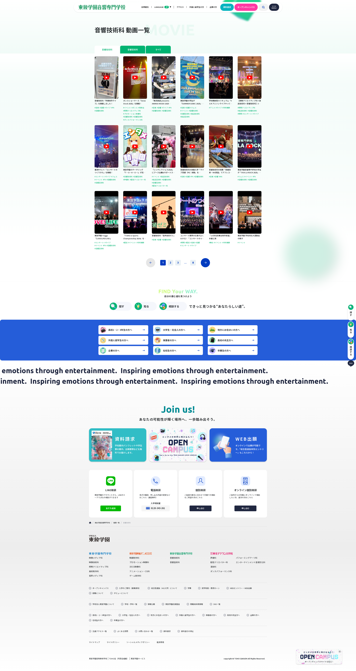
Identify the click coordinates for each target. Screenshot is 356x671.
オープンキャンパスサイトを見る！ (319, 661)
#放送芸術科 (185, 117)
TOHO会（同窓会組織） (119, 658)
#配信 (125, 242)
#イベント (127, 108)
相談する (174, 306)
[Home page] (90, 523)
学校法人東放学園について (103, 604)
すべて (158, 49)
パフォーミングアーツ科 (246, 557)
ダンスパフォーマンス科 (221, 571)
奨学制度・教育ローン (211, 588)
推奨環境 (160, 642)
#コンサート (247, 114)
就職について (97, 593)
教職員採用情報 (196, 604)
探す (121, 306)
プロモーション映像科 (139, 562)
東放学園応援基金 (172, 604)
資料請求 (227, 7)
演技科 (213, 566)
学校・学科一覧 (131, 604)
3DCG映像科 (134, 566)
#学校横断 (226, 108)
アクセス (180, 7)
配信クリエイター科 (219, 562)
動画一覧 (116, 523)
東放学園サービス (138, 658)
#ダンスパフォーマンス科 (133, 120)
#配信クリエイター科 (138, 180)
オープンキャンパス (246, 7)
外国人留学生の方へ (118, 340)
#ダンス (135, 108)
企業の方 (213, 7)
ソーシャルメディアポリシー (138, 642)
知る (146, 306)
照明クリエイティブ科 (98, 566)
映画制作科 (134, 557)
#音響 (102, 108)
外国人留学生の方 (196, 7)
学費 (189, 588)
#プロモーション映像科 (132, 114)
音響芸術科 (133, 49)
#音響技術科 (99, 111)
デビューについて (121, 593)
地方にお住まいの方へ (229, 329)
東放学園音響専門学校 (102, 523)
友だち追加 (111, 508)
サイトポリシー (113, 642)
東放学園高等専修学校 (98, 658)
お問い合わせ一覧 (146, 631)
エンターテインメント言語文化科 (250, 562)
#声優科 (126, 180)
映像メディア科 (95, 557)
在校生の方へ (169, 350)
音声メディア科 (95, 575)
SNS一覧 (216, 604)
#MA (220, 176)
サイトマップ (94, 642)
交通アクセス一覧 (99, 631)
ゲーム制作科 (135, 575)
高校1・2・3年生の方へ (120, 329)
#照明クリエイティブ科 (132, 111)
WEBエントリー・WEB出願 (241, 588)
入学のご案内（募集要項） (130, 588)
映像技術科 (94, 562)
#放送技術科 (195, 114)
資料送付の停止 (187, 631)
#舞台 (211, 242)
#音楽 (97, 108)
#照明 (240, 114)
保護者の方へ (169, 340)
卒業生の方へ (224, 350)
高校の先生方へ (225, 340)
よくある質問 (122, 631)
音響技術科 (107, 49)
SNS (351, 363)
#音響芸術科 (138, 117)
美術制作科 (94, 571)
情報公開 (151, 604)
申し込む (200, 508)
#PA (112, 108)
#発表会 (141, 108)
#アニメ (212, 108)
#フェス (193, 108)
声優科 (213, 557)
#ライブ (108, 108)
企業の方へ (113, 350)
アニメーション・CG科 (139, 571)
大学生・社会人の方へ (174, 329)
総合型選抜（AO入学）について (164, 588)
